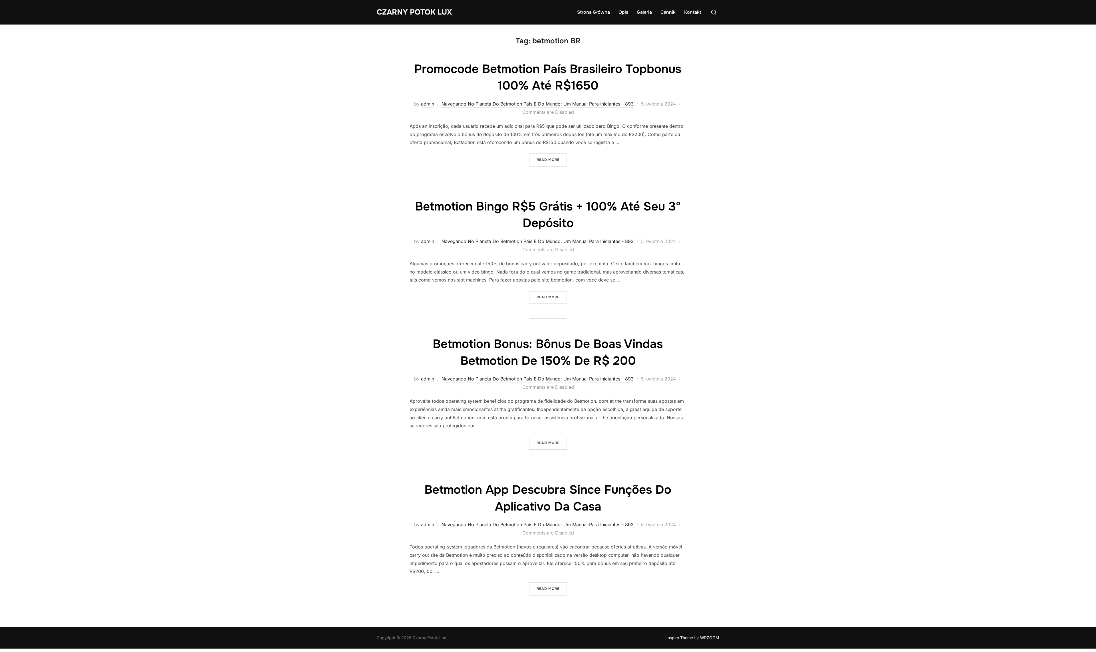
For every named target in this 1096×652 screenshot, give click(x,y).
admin (427, 104)
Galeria (644, 12)
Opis (623, 12)
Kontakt (692, 12)
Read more (552, 159)
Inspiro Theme (679, 637)
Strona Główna (593, 12)
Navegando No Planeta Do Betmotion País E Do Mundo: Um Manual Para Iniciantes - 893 (538, 104)
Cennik (668, 12)
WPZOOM (709, 637)
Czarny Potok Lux (414, 12)
